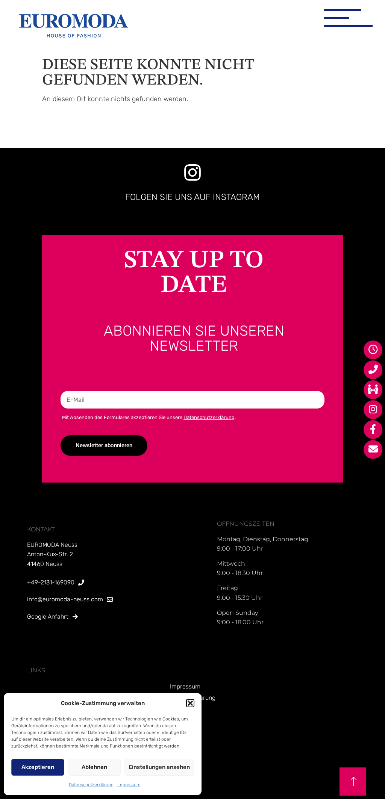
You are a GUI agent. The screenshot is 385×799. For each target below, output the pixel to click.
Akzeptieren (37, 767)
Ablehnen (94, 767)
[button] (190, 703)
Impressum (129, 784)
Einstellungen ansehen (159, 767)
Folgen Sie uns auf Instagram (192, 197)
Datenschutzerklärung (91, 784)
